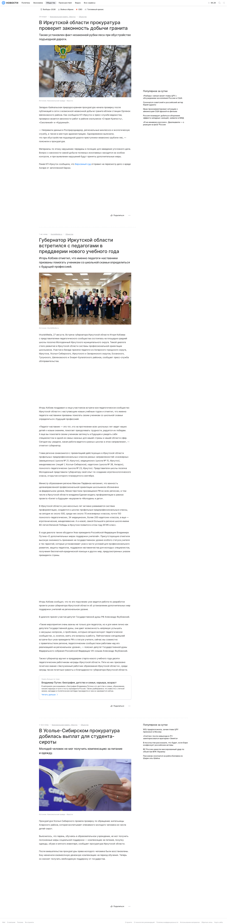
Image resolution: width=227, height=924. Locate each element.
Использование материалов (190, 922)
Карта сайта (218, 922)
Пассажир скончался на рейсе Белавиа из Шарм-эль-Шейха (163, 757)
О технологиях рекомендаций (144, 922)
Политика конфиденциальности (167, 922)
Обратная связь (206, 922)
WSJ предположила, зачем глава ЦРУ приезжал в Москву (160, 730)
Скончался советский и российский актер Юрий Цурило (163, 103)
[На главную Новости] (11, 3)
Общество (83, 17)
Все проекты (29, 922)
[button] (85, 71)
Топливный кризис (95, 9)
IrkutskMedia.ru (56, 234)
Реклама (20, 922)
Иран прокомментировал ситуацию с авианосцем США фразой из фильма (160, 110)
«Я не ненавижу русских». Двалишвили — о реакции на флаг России (163, 123)
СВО (80, 9)
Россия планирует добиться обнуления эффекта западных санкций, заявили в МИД (163, 116)
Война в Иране (67, 9)
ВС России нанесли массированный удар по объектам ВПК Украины (163, 750)
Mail (3, 922)
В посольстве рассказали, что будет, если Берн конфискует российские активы (165, 743)
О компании (11, 922)
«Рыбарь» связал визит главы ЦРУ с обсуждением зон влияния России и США (162, 97)
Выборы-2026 (49, 9)
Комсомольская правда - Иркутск (63, 17)
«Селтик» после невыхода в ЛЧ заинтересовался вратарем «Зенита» (160, 737)
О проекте (128, 922)
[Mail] (3, 3)
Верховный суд (83, 164)
